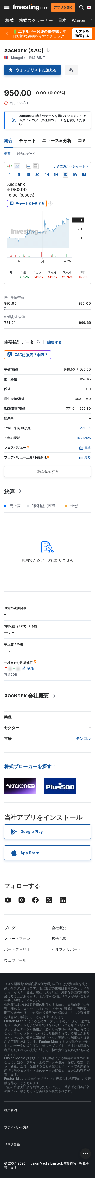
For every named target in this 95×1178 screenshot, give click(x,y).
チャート (27, 140)
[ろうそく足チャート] (9, 166)
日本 (62, 20)
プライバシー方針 (17, 1127)
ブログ (9, 927)
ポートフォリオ (17, 949)
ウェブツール (15, 960)
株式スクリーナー (36, 20)
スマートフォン (17, 938)
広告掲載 (59, 938)
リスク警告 (12, 1144)
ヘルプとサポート (66, 949)
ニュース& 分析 (57, 140)
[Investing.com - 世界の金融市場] (30, 7)
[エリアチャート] (17, 166)
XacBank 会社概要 (26, 695)
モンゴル (83, 738)
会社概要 (59, 927)
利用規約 (10, 1110)
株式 (9, 20)
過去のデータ (26, 153)
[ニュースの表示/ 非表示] (36, 166)
